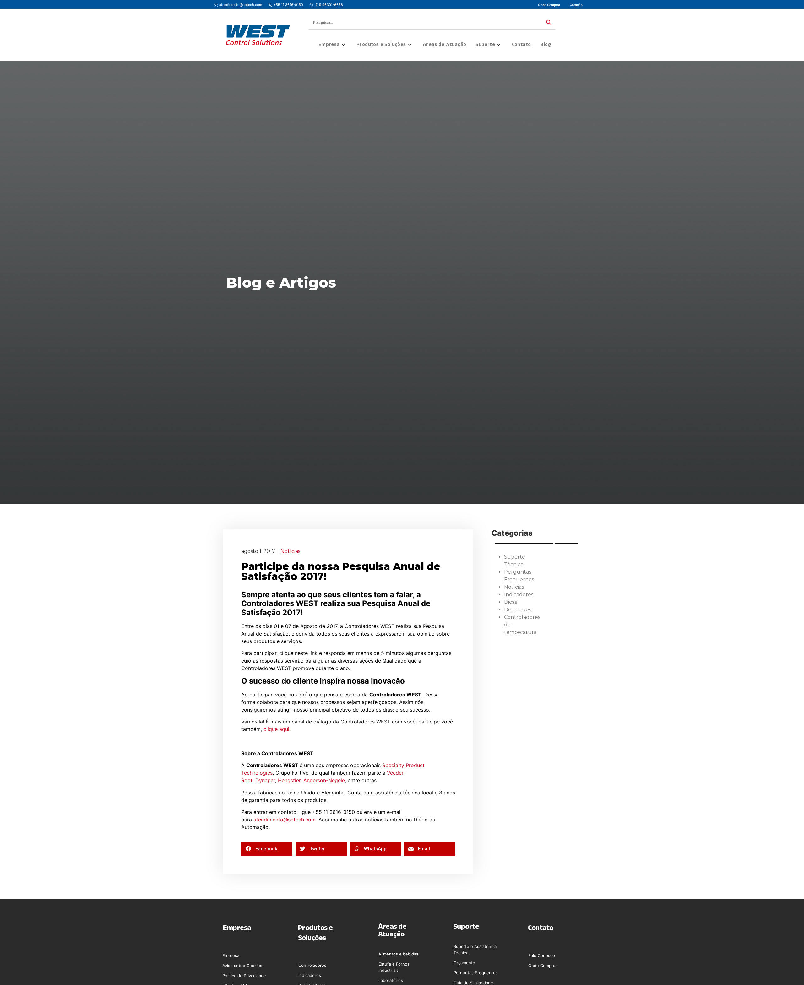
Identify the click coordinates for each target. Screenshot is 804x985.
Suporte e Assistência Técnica (475, 949)
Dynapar (265, 780)
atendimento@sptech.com (284, 819)
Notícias (290, 551)
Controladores (312, 965)
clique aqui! (277, 729)
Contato (521, 45)
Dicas (510, 602)
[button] (266, 849)
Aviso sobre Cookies (242, 965)
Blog (545, 45)
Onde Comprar (542, 965)
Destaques (517, 610)
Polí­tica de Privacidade (244, 975)
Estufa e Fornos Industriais (394, 967)
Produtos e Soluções (381, 45)
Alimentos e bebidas (398, 953)
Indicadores (518, 595)
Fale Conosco (541, 955)
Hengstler (289, 780)
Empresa (329, 45)
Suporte (485, 45)
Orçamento (464, 962)
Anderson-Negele (324, 780)
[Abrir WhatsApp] (788, 969)
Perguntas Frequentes (476, 972)
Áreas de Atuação (444, 45)
